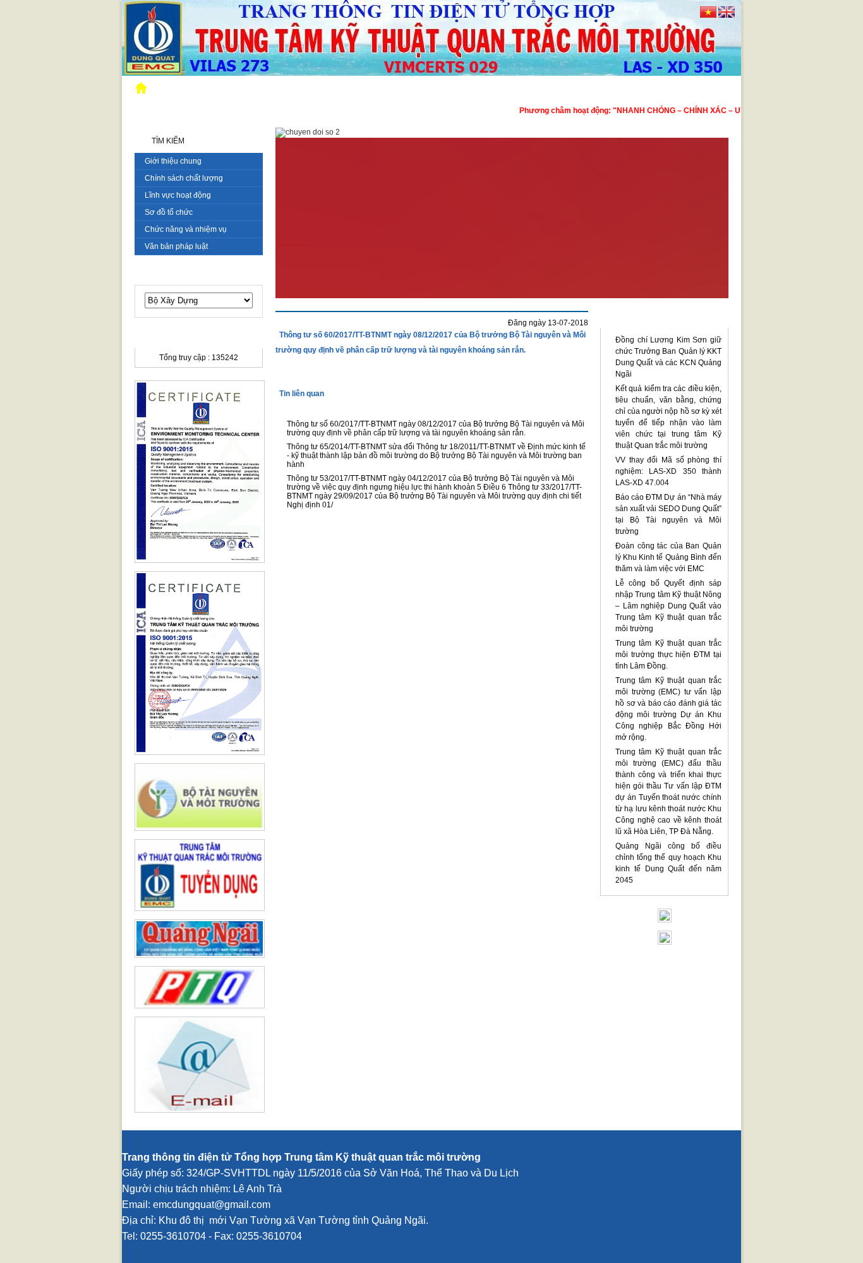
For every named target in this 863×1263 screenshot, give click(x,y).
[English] (726, 15)
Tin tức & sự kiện (664, 319)
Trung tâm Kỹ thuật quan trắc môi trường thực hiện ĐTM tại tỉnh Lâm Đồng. (668, 654)
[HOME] (143, 89)
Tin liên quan (301, 393)
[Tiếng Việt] (708, 15)
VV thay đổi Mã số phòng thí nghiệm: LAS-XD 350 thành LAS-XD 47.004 (668, 471)
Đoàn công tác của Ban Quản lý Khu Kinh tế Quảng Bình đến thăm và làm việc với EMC (668, 557)
